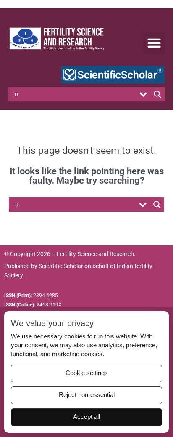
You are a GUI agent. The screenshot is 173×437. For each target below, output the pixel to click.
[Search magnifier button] (157, 94)
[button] (154, 42)
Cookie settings (87, 373)
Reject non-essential (87, 395)
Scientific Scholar (61, 266)
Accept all (86, 416)
